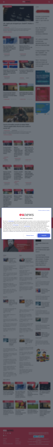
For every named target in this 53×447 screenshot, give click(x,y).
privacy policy (43, 231)
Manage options (30, 235)
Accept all (44, 235)
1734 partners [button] (11, 221)
